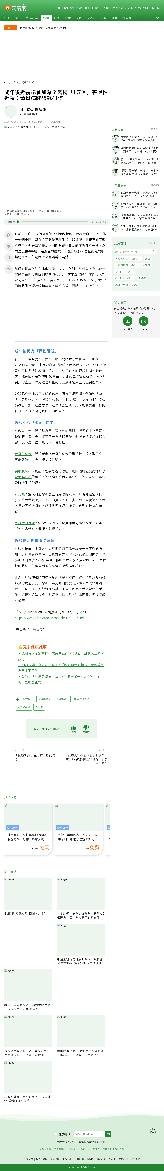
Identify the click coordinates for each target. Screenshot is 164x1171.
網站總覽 (135, 1159)
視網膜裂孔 (23, 471)
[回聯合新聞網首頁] (7, 8)
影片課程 (12, 827)
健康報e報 (65, 1134)
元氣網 (15, 82)
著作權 (77, 1159)
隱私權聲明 (88, 1159)
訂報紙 (112, 1159)
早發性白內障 (25, 523)
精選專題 (73, 1149)
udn (6, 82)
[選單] (158, 7)
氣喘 (134, 284)
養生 (18, 18)
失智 (104, 18)
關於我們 (123, 1159)
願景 (130, 7)
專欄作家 (119, 1149)
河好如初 (93, 7)
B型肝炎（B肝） (124, 271)
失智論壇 (32, 18)
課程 (79, 18)
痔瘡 (147, 258)
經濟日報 (78, 7)
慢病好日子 (130, 18)
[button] (157, 17)
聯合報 (64, 7)
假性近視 (47, 351)
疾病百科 (85, 1149)
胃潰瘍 (142, 278)
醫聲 (114, 18)
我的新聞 (142, 7)
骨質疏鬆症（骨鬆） (126, 265)
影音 (68, 18)
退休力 (91, 18)
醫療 (46, 18)
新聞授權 (54, 1159)
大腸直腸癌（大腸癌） (128, 258)
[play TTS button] (18, 221)
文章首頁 (107, 1149)
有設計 (106, 7)
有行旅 (119, 7)
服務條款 (66, 1159)
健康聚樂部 (60, 1149)
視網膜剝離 (23, 476)
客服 (45, 1159)
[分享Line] (8, 246)
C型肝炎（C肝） (124, 278)
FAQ (38, 1159)
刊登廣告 (28, 1159)
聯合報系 (101, 1159)
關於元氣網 (45, 1149)
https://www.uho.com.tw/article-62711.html (49, 617)
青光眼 (20, 494)
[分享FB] (8, 235)
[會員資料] (153, 7)
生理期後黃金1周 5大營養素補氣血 (42, 28)
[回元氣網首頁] (19, 7)
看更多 (155, 129)
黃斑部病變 (121, 284)
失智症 (146, 265)
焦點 (7, 18)
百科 (57, 18)
